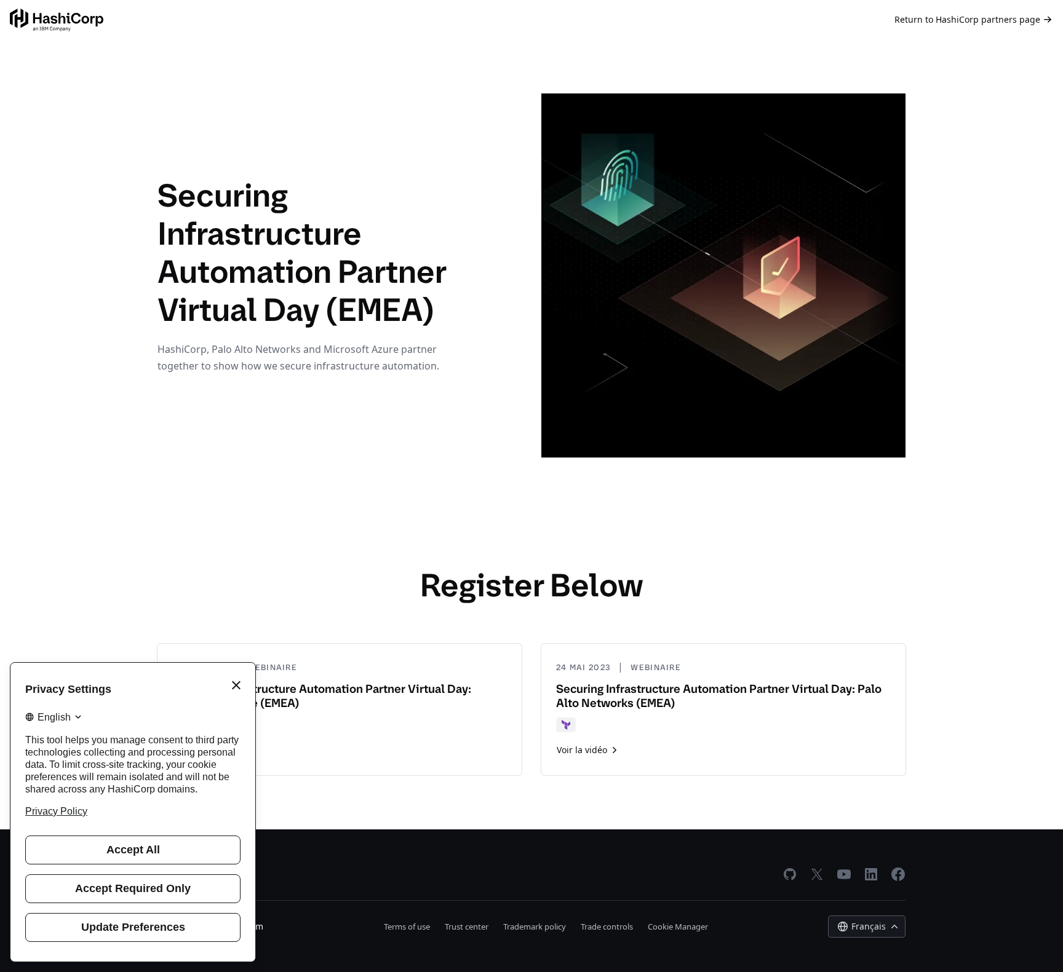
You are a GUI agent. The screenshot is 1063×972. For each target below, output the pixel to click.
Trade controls (607, 926)
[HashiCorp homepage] (56, 20)
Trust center (466, 926)
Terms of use (407, 926)
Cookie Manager (678, 926)
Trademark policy (534, 926)
